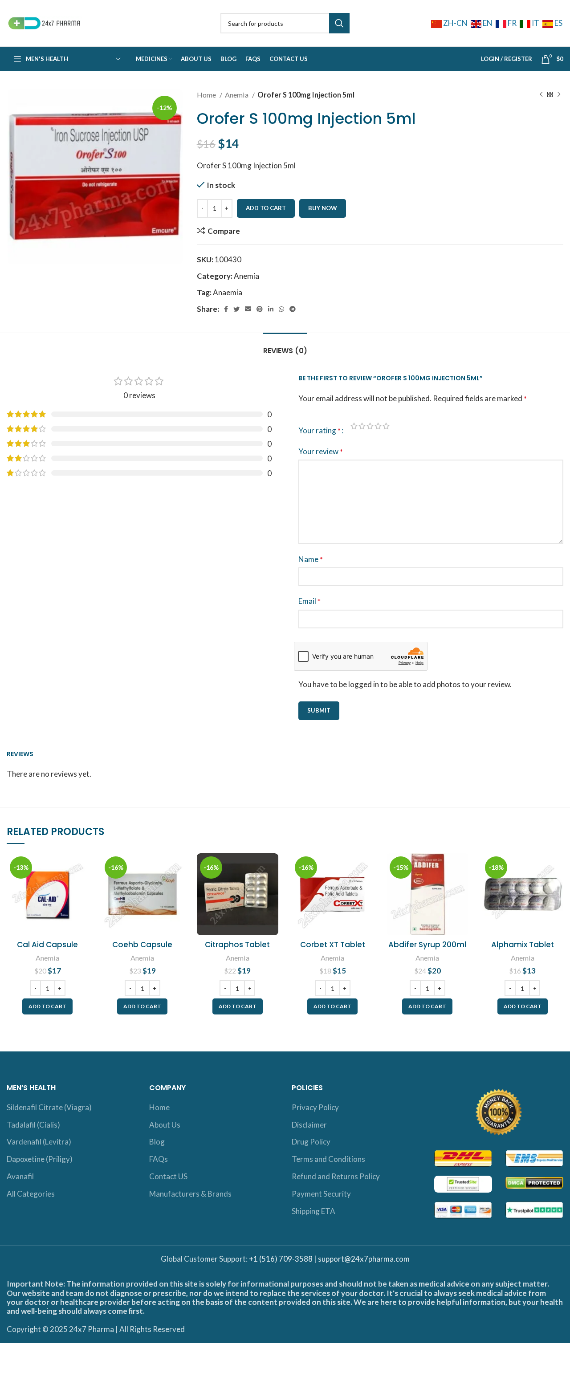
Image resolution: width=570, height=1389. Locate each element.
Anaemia (227, 292)
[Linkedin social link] (270, 309)
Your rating (319, 430)
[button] (47, 1006)
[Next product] (558, 94)
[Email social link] (248, 309)
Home (207, 94)
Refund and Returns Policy (336, 1176)
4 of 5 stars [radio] (378, 426)
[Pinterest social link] (259, 309)
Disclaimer (309, 1124)
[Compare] (81, 868)
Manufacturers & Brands (190, 1193)
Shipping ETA (313, 1211)
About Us (164, 1124)
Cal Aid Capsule (47, 944)
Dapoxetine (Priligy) (40, 1159)
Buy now (322, 208)
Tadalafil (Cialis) (33, 1124)
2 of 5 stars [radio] (362, 426)
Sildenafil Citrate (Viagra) (49, 1107)
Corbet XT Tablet (332, 944)
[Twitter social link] (236, 309)
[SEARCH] (339, 23)
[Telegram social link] (292, 309)
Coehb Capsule (142, 944)
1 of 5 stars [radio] (354, 426)
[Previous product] (541, 94)
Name (310, 559)
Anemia (237, 94)
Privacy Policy (315, 1107)
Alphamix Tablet (522, 944)
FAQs (158, 1159)
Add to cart (266, 208)
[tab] (285, 346)
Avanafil (20, 1176)
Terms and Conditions (328, 1159)
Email (309, 601)
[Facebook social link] (226, 309)
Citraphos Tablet (237, 944)
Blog (157, 1141)
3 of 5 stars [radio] (370, 426)
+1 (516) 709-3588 (281, 1258)
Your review (320, 451)
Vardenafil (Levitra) (39, 1141)
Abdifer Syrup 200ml (427, 944)
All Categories (31, 1193)
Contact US (168, 1176)
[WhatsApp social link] (281, 309)
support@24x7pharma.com (364, 1258)
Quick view (81, 888)
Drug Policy (311, 1141)
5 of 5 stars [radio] (386, 426)
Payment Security (321, 1193)
